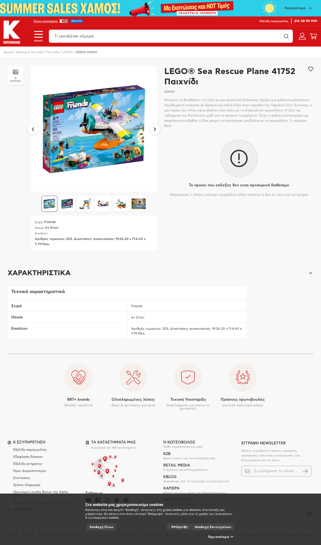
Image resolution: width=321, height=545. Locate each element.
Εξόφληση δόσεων (28, 457)
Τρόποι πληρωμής (27, 485)
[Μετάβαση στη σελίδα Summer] (160, 8)
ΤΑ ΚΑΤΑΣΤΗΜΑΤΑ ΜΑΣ (113, 442)
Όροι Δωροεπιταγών (29, 471)
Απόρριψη (179, 526)
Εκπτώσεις (21, 478)
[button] (160, 273)
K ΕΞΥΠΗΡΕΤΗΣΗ (29, 442)
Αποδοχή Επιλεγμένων (213, 527)
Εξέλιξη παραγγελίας (30, 449)
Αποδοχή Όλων (101, 527)
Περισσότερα (218, 537)
